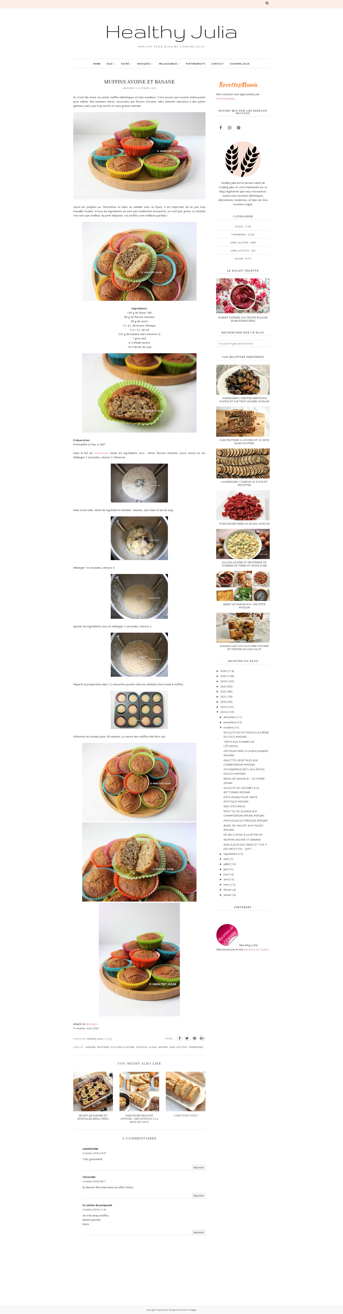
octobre (228, 727)
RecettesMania (225, 98)
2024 (223, 681)
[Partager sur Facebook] (179, 1038)
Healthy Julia (171, 31)
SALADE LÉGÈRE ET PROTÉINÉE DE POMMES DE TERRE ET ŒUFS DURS (244, 564)
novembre (229, 722)
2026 (223, 671)
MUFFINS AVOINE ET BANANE (242, 839)
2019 (223, 707)
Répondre (199, 1167)
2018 (223, 712)
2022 (223, 691)
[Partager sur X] (187, 1038)
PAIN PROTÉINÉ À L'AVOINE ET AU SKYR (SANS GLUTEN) (244, 441)
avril (225, 879)
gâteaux (142, 1047)
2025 (223, 676)
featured (103, 1047)
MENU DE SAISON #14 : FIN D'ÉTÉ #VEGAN (244, 606)
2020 (223, 701)
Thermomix (101, 453)
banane (91, 1047)
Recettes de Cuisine (256, 949)
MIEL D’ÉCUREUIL (234, 806)
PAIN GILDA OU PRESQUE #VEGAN (245, 820)
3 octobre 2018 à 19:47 (94, 1153)
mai (225, 874)
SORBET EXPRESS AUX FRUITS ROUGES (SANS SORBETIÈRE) (243, 319)
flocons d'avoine (123, 1047)
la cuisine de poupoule (97, 1205)
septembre (230, 854)
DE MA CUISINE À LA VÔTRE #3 (243, 834)
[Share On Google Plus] (202, 1038)
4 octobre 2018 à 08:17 (94, 1181)
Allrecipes (92, 1024)
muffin (163, 1047)
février (227, 889)
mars (226, 884)
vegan (239, 258)
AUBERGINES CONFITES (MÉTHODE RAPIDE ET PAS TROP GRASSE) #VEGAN (244, 400)
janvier (227, 895)
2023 (223, 686)
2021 (223, 696)
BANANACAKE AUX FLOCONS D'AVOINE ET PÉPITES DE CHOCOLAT (244, 647)
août (226, 859)
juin (225, 869)
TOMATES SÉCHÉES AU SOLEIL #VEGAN (244, 523)
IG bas (153, 1047)
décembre (229, 717)
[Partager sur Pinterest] (194, 1038)
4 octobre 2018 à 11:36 (94, 1209)
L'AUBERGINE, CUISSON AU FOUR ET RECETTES (244, 483)
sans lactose (178, 1047)
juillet (226, 864)
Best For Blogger (189, 1309)
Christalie (89, 1177)
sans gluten (239, 242)
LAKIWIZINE (90, 1148)
